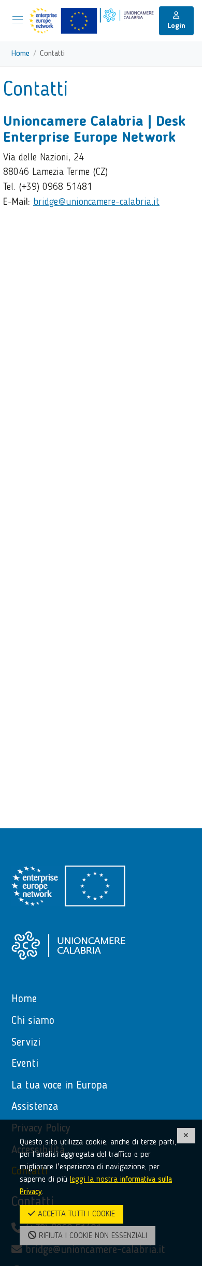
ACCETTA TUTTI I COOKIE (75, 1214)
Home (20, 54)
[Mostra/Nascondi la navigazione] (17, 19)
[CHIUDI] (186, 1135)
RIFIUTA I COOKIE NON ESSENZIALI (91, 1236)
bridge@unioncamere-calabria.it (96, 202)
